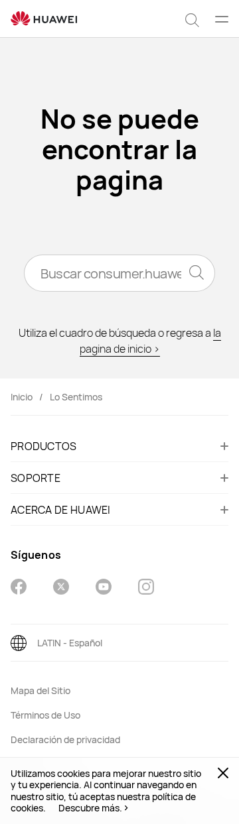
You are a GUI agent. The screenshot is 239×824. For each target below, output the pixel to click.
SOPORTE (35, 478)
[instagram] (146, 588)
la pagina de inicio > (150, 340)
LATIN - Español (69, 642)
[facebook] (19, 588)
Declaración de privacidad (65, 739)
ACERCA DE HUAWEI (61, 509)
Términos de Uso (45, 715)
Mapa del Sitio (40, 690)
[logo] (44, 19)
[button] (192, 18)
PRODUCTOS (44, 446)
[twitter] (61, 588)
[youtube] (104, 588)
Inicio (22, 396)
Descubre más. (90, 808)
